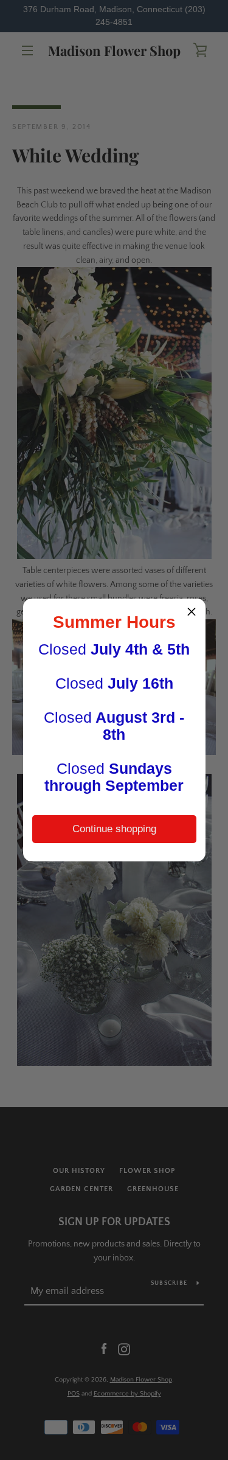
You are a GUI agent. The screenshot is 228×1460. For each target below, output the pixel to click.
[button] (191, 612)
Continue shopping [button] (114, 829)
